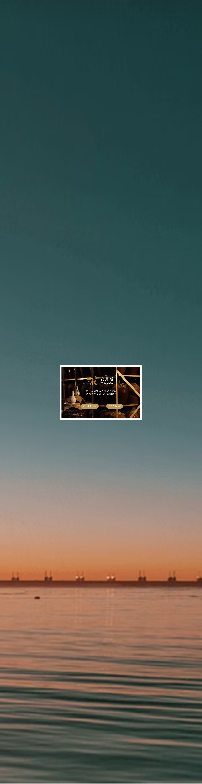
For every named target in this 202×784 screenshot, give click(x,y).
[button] (114, 406)
